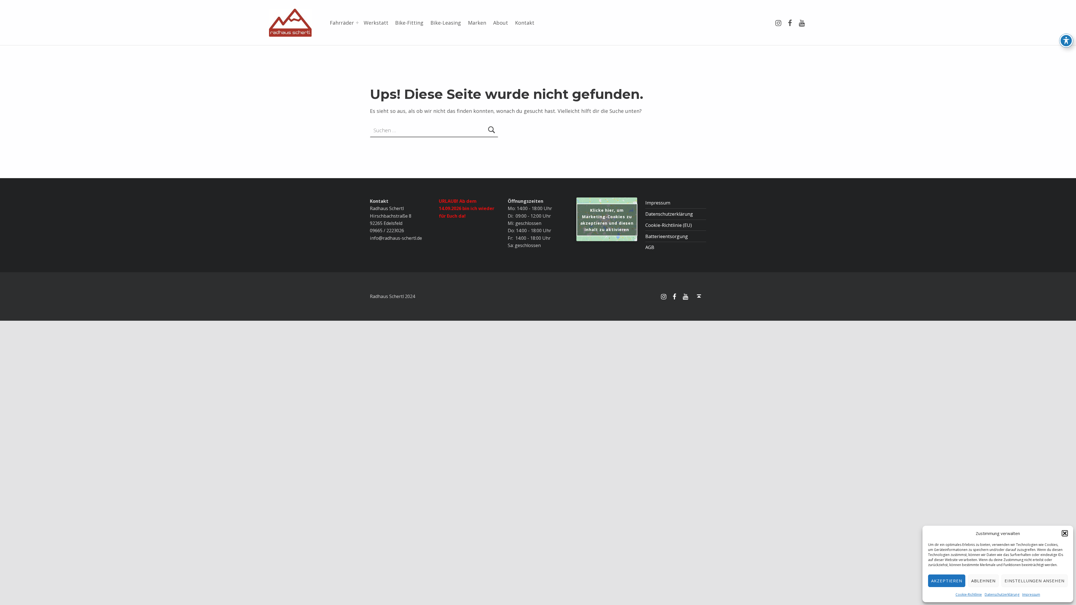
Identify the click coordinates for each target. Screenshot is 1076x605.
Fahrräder (342, 22)
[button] (1065, 533)
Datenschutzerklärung (1002, 594)
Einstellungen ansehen (1035, 580)
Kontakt (524, 22)
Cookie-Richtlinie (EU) (668, 225)
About (500, 22)
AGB (649, 247)
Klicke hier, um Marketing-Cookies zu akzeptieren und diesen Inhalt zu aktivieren (607, 220)
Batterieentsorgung (666, 236)
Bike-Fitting (409, 22)
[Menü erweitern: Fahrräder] (357, 22)
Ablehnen (983, 580)
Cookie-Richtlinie (969, 594)
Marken (477, 22)
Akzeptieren (947, 580)
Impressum (1031, 594)
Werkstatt (376, 22)
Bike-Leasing (445, 22)
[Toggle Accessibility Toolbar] (1066, 40)
